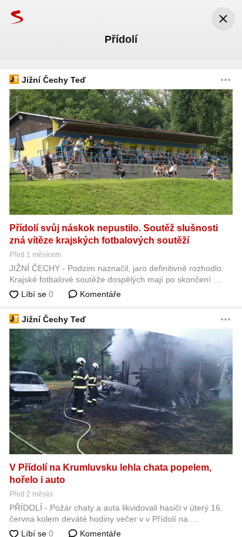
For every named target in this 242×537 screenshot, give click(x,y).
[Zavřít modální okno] (223, 19)
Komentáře (99, 294)
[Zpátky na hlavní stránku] (11, 16)
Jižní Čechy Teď (54, 80)
